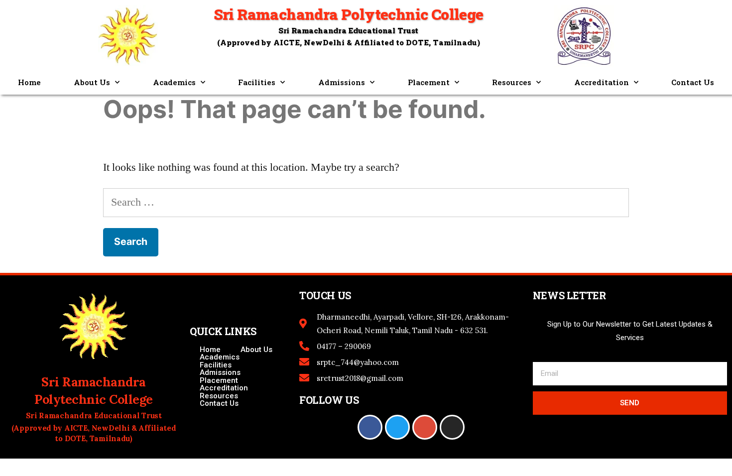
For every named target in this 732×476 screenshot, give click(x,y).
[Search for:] (366, 202)
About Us (92, 82)
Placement (429, 82)
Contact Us (692, 82)
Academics (174, 82)
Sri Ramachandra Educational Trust (348, 30)
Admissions (341, 82)
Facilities (256, 82)
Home (29, 82)
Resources (511, 82)
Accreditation (601, 82)
